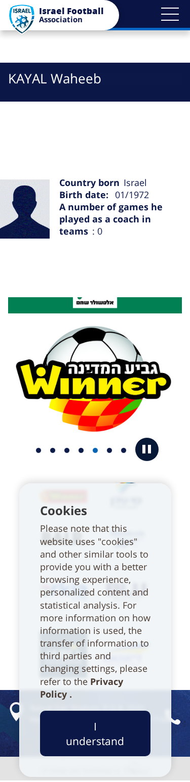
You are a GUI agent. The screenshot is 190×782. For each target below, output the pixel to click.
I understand (95, 733)
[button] (169, 14)
